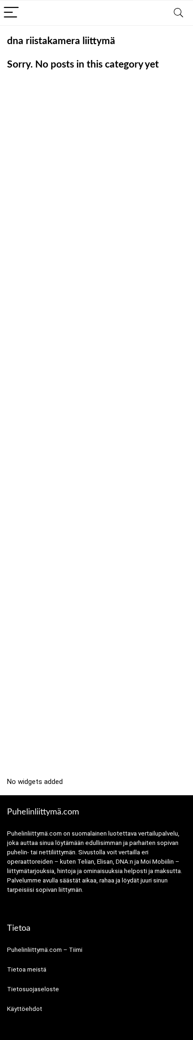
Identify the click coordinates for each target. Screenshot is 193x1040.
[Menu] (11, 12)
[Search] (178, 12)
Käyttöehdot (24, 1008)
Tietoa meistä (26, 969)
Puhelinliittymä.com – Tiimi (44, 949)
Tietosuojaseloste (33, 989)
